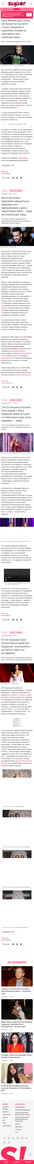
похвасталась (23, 158)
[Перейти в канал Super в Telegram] (13, 1138)
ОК (29, 14)
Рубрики (17, 1162)
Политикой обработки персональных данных (11, 14)
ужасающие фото (16, 351)
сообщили (5, 358)
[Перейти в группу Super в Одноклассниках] (18, 1138)
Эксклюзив (28, 1162)
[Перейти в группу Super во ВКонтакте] (9, 1138)
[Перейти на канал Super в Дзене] (22, 1138)
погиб (21, 337)
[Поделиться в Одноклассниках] (21, 178)
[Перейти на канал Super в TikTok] (4, 1142)
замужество (20, 105)
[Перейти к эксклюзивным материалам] (17, 9)
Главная (6, 1162)
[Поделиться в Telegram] (17, 178)
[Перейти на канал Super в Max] (4, 1138)
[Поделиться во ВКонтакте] (13, 178)
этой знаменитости (23, 375)
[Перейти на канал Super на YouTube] (26, 1138)
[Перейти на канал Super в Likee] (9, 1142)
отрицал (4, 308)
